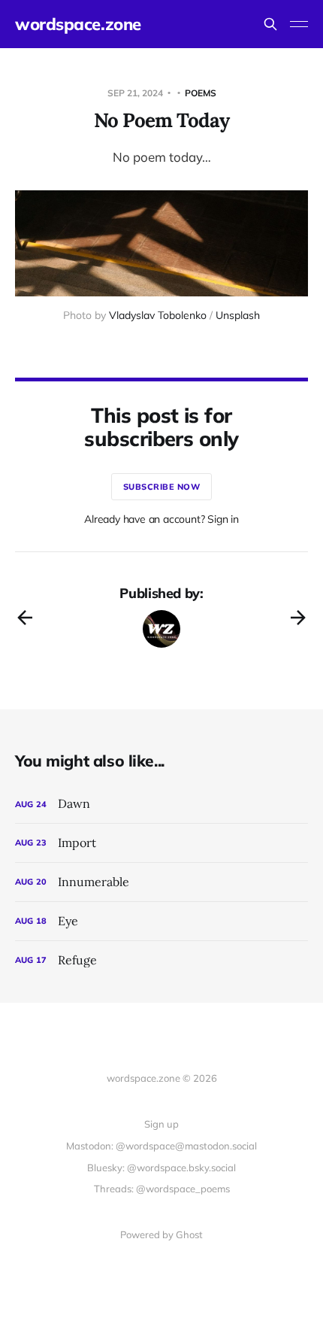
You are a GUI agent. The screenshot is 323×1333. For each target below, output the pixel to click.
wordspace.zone (78, 24)
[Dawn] (161, 804)
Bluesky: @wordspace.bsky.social (161, 1167)
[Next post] (298, 617)
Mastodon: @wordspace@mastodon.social (161, 1146)
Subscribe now (162, 486)
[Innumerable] (161, 882)
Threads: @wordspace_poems (162, 1189)
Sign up (161, 1124)
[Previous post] (25, 617)
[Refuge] (161, 960)
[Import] (161, 843)
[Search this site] (270, 24)
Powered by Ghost (161, 1234)
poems (200, 93)
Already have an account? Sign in (161, 519)
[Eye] (161, 921)
